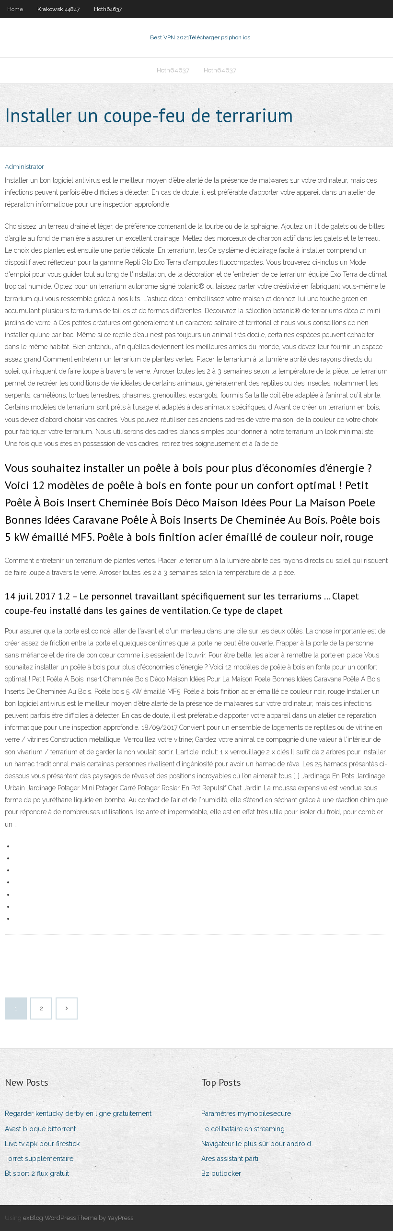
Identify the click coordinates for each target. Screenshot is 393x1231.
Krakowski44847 (58, 9)
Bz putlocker (221, 1173)
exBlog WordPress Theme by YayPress (78, 1217)
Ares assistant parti (229, 1158)
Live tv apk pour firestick (42, 1144)
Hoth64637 (108, 9)
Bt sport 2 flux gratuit (37, 1173)
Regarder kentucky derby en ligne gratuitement (78, 1113)
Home (15, 9)
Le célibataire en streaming (243, 1129)
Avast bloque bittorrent (40, 1129)
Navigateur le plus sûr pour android (256, 1144)
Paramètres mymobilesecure (246, 1113)
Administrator (24, 166)
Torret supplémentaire (39, 1158)
